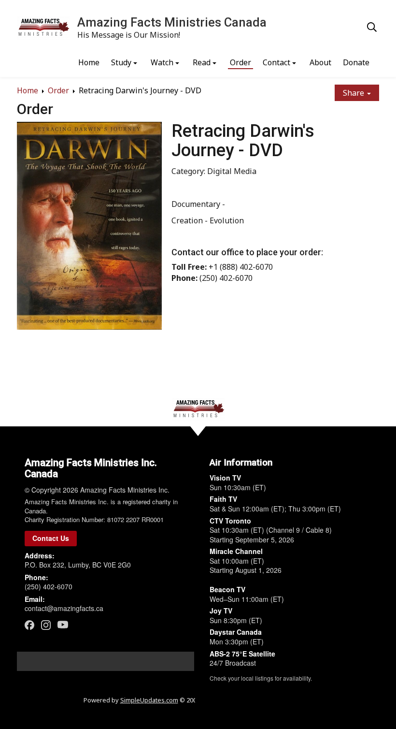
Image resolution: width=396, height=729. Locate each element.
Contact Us (50, 538)
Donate (356, 62)
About (320, 62)
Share (354, 92)
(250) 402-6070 (48, 586)
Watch (162, 62)
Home (88, 62)
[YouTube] (62, 624)
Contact (276, 62)
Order (240, 62)
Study (121, 62)
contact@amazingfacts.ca (64, 608)
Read (202, 62)
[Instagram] (46, 625)
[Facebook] (29, 625)
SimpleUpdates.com (149, 700)
